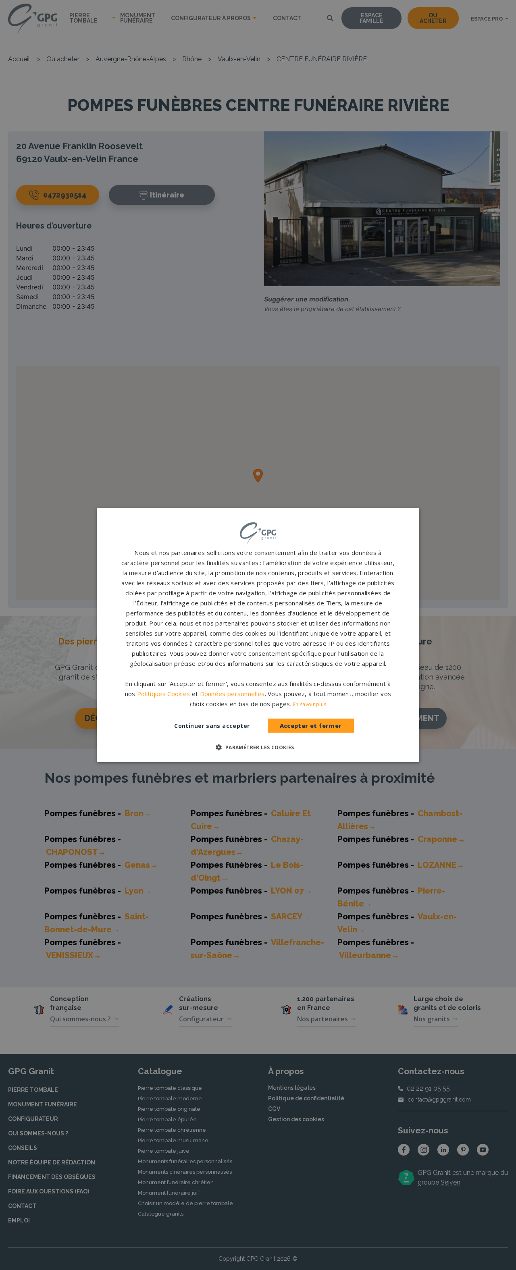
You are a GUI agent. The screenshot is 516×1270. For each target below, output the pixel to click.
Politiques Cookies (163, 694)
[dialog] (258, 635)
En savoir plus (309, 704)
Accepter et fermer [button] (311, 726)
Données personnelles (232, 694)
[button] (258, 747)
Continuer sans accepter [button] (212, 726)
